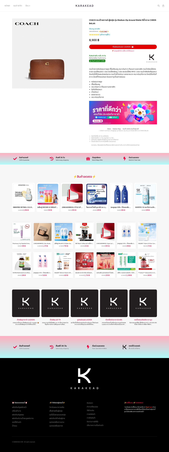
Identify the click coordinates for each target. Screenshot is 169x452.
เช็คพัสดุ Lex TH (55, 320)
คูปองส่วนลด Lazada (84, 320)
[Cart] (163, 6)
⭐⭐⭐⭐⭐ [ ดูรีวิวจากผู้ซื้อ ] (99, 34)
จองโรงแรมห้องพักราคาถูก (143, 320)
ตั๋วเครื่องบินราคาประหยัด (114, 320)
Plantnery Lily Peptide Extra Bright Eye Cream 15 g (28, 243)
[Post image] (26, 303)
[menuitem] (7, 5)
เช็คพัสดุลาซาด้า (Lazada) (26, 320)
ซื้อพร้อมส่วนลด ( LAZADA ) (122, 47)
